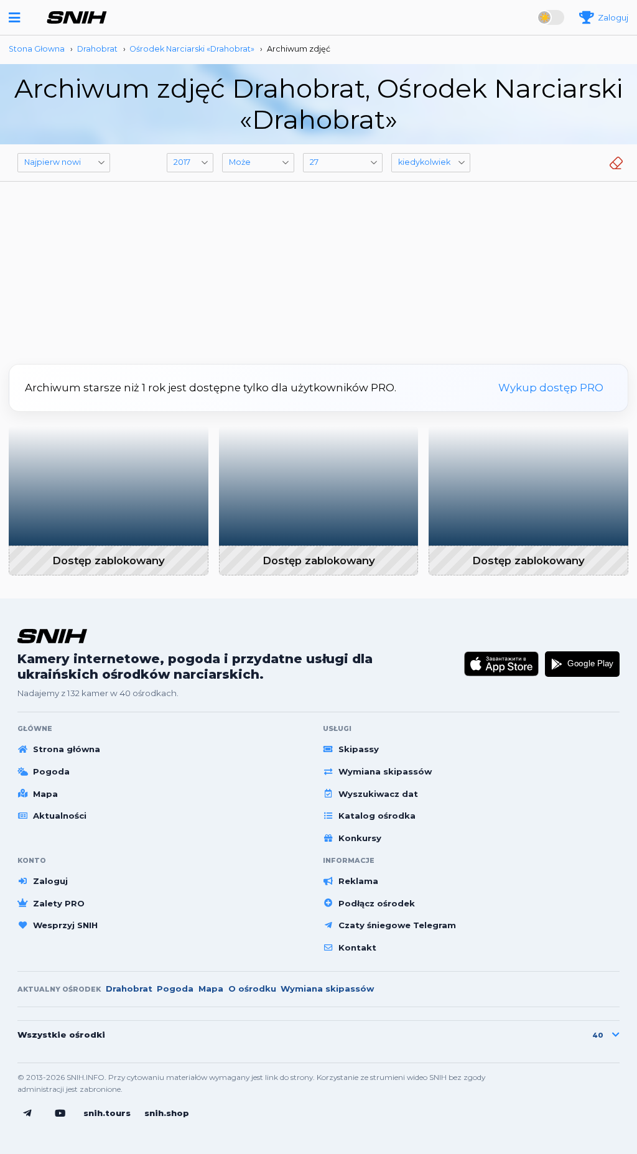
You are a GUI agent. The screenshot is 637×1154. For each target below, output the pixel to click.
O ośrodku (252, 988)
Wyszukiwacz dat (378, 794)
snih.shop (166, 1113)
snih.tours (107, 1113)
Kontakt (357, 947)
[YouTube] (60, 1114)
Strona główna (66, 749)
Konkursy (359, 838)
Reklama (358, 881)
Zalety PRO (59, 903)
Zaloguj (50, 881)
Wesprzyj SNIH (65, 925)
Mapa (45, 794)
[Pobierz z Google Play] (582, 664)
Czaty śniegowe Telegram (397, 925)
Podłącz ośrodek (376, 903)
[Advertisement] (318, 268)
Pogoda (51, 771)
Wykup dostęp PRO (550, 387)
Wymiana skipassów (385, 771)
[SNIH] (52, 636)
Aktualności (59, 816)
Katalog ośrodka (377, 816)
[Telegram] (27, 1114)
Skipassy (358, 749)
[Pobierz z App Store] (501, 664)
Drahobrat (129, 988)
